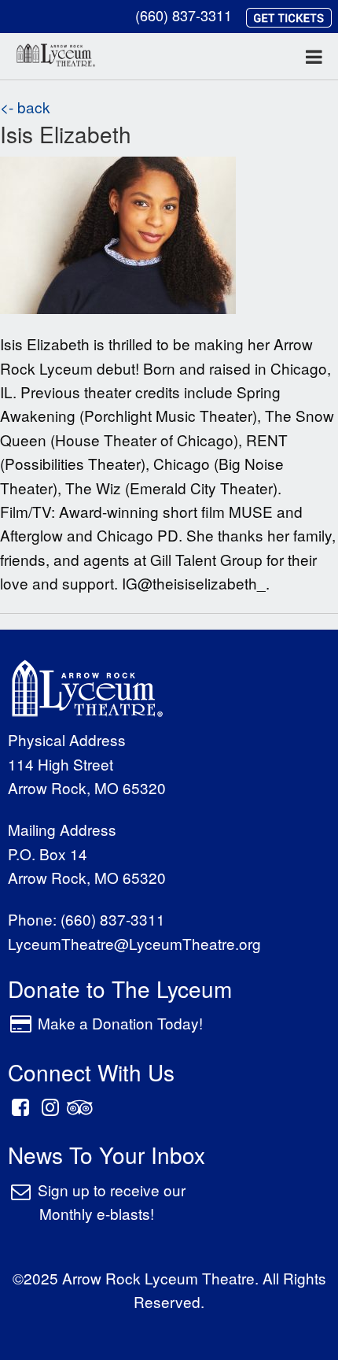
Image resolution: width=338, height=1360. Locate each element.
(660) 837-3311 (183, 15)
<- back (25, 106)
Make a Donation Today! (120, 1022)
